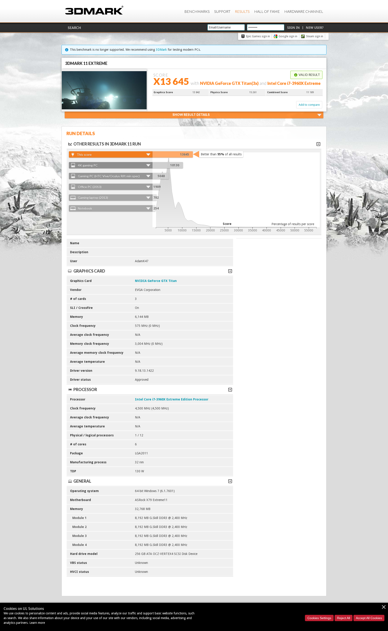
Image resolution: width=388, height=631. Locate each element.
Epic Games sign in (258, 36)
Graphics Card (89, 271)
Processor (85, 389)
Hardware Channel (303, 11)
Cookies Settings (319, 618)
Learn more (37, 622)
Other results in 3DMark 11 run (107, 144)
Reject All (343, 618)
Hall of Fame (267, 11)
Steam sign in (314, 36)
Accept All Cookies (369, 618)
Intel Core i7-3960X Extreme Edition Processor (171, 399)
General (82, 481)
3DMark (161, 49)
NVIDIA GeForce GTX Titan (156, 281)
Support (222, 11)
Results (242, 11)
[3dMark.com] (94, 10)
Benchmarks (197, 11)
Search (74, 28)
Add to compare (309, 104)
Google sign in (288, 36)
